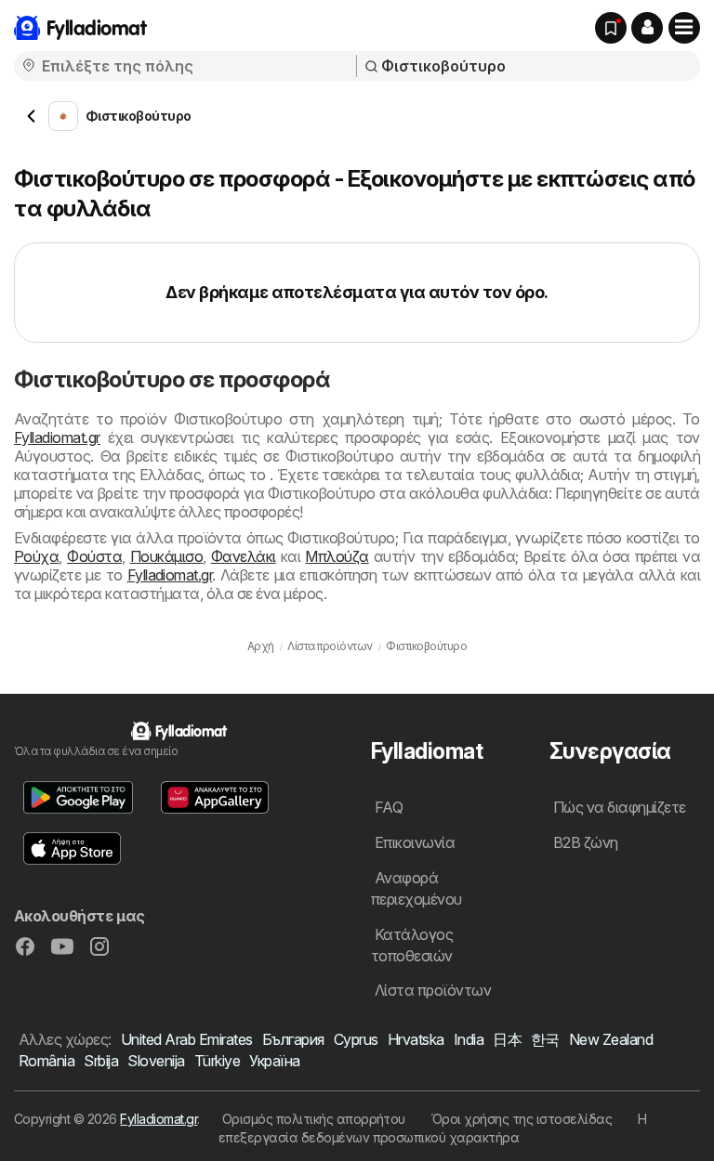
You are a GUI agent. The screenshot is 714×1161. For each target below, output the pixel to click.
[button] (647, 28)
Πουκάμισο (166, 556)
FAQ (389, 807)
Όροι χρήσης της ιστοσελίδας (521, 1119)
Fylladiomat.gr (57, 437)
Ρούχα (36, 556)
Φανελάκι (243, 556)
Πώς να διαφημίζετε (619, 807)
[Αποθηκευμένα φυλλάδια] (611, 28)
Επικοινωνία (415, 842)
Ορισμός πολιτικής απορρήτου (313, 1119)
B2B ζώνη (585, 842)
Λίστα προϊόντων (433, 990)
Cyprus (356, 1039)
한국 (545, 1039)
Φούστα (94, 556)
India (468, 1039)
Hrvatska (416, 1039)
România (46, 1060)
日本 (507, 1039)
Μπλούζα (336, 556)
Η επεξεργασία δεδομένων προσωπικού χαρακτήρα (432, 1128)
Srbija (101, 1060)
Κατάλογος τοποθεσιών (412, 945)
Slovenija (155, 1060)
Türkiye (217, 1060)
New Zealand (611, 1039)
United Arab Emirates (187, 1039)
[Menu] (684, 28)
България (293, 1039)
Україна (274, 1060)
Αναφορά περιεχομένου (416, 888)
